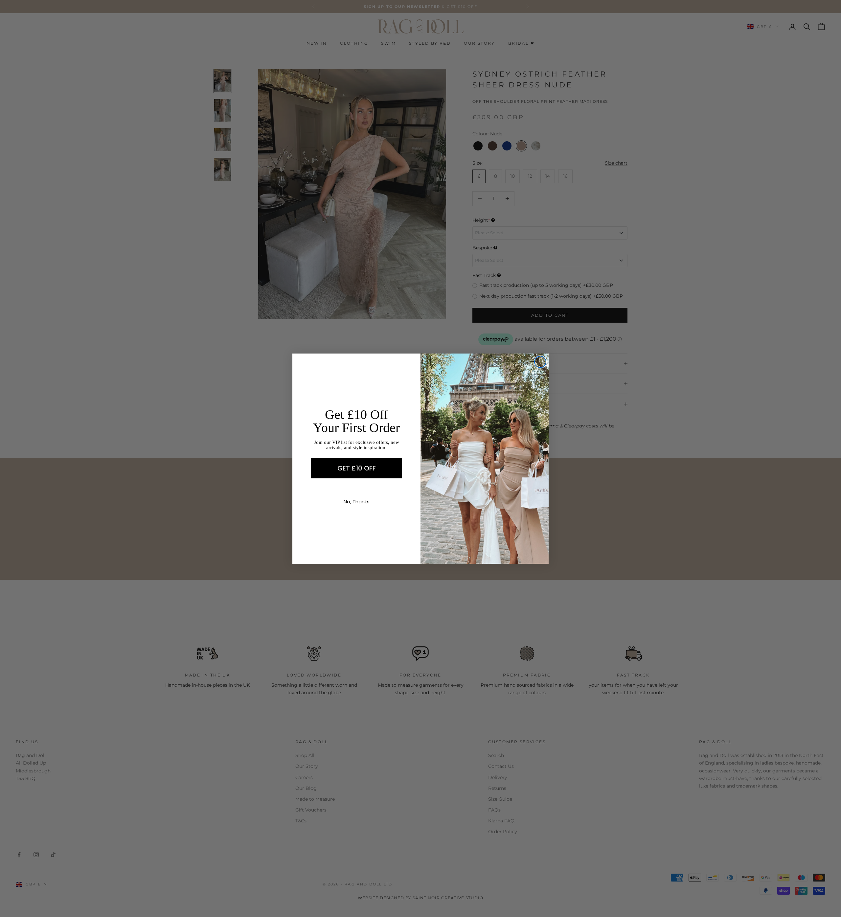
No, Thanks (357, 501)
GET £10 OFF (356, 468)
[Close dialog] (540, 362)
